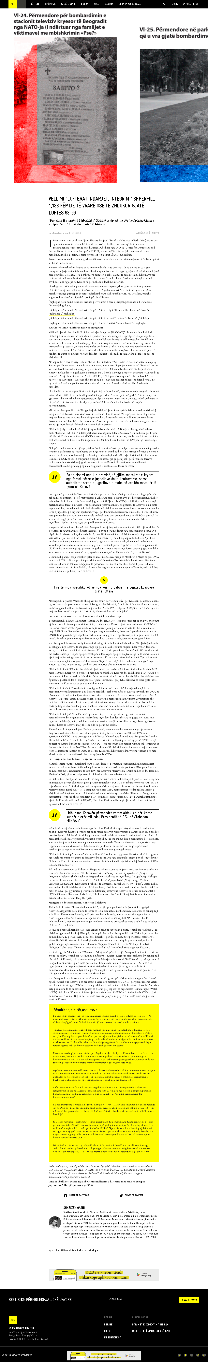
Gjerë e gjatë (143, 233)
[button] (12, 4)
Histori (155, 233)
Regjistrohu (189, 1300)
